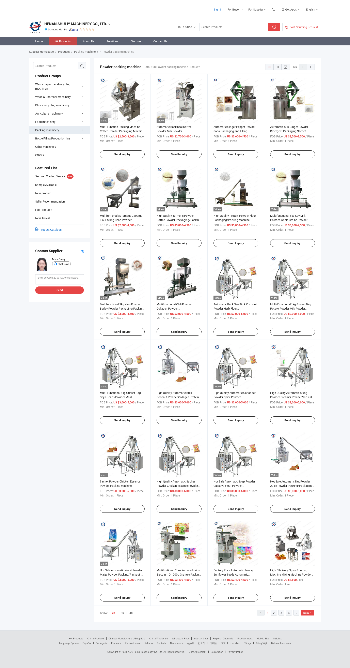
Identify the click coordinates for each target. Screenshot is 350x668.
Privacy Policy (235, 651)
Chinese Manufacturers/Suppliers (127, 638)
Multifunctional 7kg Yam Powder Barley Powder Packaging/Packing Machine (121, 308)
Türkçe (247, 643)
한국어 (201, 643)
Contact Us (160, 41)
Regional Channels (223, 638)
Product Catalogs (50, 230)
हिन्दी (223, 643)
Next (306, 612)
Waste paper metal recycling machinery (52, 86)
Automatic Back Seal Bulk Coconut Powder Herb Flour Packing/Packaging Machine (235, 308)
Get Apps (291, 9)
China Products (95, 638)
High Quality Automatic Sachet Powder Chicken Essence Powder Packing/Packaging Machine (177, 485)
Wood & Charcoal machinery (53, 97)
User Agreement (197, 651)
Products (65, 41)
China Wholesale (158, 638)
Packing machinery (47, 130)
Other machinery (45, 147)
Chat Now (63, 264)
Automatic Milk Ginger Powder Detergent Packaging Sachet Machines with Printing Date (289, 131)
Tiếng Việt (261, 643)
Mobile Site (263, 638)
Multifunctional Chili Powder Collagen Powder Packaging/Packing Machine (175, 308)
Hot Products (75, 638)
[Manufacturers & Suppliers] (55, 8)
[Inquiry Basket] (274, 9)
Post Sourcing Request (303, 27)
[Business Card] (82, 251)
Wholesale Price (180, 638)
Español (86, 643)
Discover (135, 41)
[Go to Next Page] (311, 67)
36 (122, 613)
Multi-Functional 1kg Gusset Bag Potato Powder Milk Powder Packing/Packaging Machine (290, 308)
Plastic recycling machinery (52, 105)
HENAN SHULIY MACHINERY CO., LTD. (75, 24)
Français (116, 643)
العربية (190, 643)
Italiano (148, 643)
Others (39, 155)
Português (101, 643)
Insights (277, 638)
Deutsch (161, 643)
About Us (88, 41)
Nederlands (176, 643)
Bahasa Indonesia (281, 643)
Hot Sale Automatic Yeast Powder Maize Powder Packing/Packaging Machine (121, 574)
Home (39, 41)
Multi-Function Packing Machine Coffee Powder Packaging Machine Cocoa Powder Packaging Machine (122, 131)
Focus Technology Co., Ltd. (148, 651)
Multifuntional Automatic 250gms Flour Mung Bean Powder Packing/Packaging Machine (121, 220)
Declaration (217, 651)
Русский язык (132, 643)
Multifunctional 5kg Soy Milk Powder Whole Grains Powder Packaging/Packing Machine (288, 220)
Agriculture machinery (49, 113)
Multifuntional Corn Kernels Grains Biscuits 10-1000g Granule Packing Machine (179, 574)
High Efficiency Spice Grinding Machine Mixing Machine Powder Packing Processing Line (291, 574)
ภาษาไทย (235, 643)
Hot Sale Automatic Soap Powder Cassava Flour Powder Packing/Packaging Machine (234, 485)
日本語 (213, 643)
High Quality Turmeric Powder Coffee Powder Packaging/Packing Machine (179, 220)
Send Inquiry (122, 154)
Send (60, 290)
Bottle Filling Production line (52, 138)
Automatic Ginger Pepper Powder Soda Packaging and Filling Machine (234, 131)
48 (131, 613)
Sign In (218, 9)
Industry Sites (201, 638)
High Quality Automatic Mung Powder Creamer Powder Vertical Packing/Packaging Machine (291, 397)
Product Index (245, 638)
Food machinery (45, 122)
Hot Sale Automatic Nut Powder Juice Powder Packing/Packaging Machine (291, 485)
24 (113, 612)
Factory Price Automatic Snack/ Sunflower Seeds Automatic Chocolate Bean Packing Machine (234, 574)
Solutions (112, 41)
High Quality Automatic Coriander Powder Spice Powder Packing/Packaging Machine (234, 397)
